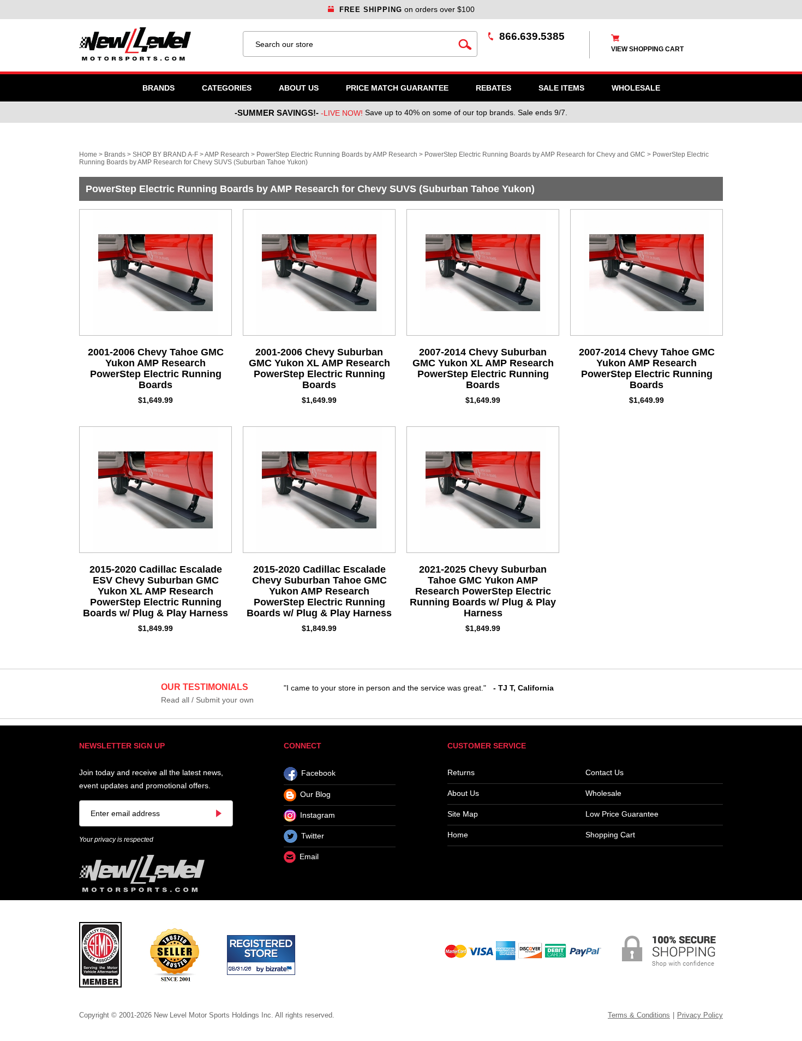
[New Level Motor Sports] (155, 44)
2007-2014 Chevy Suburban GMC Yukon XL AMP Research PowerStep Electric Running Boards (483, 368)
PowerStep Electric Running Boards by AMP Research (336, 154)
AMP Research (227, 154)
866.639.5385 (532, 36)
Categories (227, 88)
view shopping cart (647, 49)
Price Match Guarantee (397, 88)
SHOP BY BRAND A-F (165, 154)
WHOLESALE (636, 88)
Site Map (462, 814)
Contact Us (604, 773)
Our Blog (315, 794)
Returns (461, 773)
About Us (299, 88)
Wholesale (603, 793)
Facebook (318, 773)
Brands (158, 88)
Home (88, 154)
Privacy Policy (700, 1015)
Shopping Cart (610, 835)
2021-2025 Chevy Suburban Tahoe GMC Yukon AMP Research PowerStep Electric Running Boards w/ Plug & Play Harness (483, 591)
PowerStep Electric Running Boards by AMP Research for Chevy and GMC (534, 154)
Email (309, 857)
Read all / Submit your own (207, 699)
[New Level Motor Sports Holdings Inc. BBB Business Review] (174, 954)
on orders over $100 (407, 9)
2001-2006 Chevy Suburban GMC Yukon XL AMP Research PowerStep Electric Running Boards (319, 368)
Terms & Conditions (639, 1015)
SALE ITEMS (561, 88)
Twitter (312, 835)
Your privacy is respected (116, 839)
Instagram (317, 815)
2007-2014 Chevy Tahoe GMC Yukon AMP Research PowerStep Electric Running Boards (647, 368)
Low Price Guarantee (622, 814)
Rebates (493, 88)
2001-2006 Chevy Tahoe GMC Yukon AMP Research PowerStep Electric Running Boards (156, 368)
